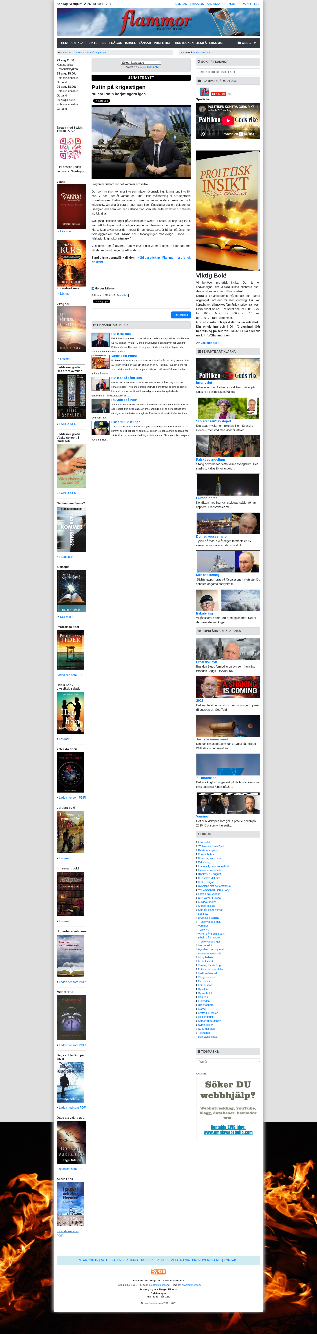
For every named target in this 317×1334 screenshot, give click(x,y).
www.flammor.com (191, 1285)
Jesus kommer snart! (212, 739)
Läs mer (65, 358)
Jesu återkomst (210, 42)
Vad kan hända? (207, 973)
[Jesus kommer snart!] (228, 726)
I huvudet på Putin (124, 399)
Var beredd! (205, 945)
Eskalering (204, 613)
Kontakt (182, 4)
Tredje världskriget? (209, 921)
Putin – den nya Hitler (210, 969)
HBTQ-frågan (206, 882)
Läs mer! (66, 616)
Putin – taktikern (201, 52)
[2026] (228, 687)
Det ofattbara (206, 1004)
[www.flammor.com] (158, 22)
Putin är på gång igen (126, 377)
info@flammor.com (159, 1285)
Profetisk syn (206, 662)
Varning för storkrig (209, 965)
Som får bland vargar (210, 909)
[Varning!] (228, 803)
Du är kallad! (205, 961)
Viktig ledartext (206, 957)
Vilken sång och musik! (211, 933)
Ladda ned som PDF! (70, 675)
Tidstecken (184, 42)
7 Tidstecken (206, 778)
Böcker (152, 1260)
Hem (65, 42)
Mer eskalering (207, 575)
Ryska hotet (205, 993)
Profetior (162, 42)
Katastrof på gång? (209, 1020)
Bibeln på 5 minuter (209, 937)
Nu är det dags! (207, 1028)
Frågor (115, 42)
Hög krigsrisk (206, 1016)
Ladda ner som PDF (70, 1168)
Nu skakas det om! (209, 878)
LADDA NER (67, 424)
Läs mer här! (210, 342)
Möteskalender (114, 1260)
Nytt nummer (205, 1024)
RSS (257, 4)
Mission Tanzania (206, 4)
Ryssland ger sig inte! (211, 949)
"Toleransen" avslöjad (213, 421)
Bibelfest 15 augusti (209, 874)
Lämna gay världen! (209, 893)
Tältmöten (204, 1032)
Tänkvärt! (203, 929)
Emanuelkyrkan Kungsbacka (214, 866)
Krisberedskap (206, 905)
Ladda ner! (66, 556)
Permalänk (122, 295)
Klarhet (202, 1008)
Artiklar (77, 42)
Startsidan (65, 52)
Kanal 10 (137, 1260)
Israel (130, 42)
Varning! (202, 816)
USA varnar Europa (209, 897)
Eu (104, 42)
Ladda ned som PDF (72, 1107)
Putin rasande (121, 333)
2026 (199, 700)
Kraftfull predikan (208, 1013)
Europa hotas (206, 498)
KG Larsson (205, 985)
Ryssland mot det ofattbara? (214, 885)
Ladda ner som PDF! (72, 797)
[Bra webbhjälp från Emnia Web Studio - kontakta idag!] (228, 1107)
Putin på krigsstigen (96, 52)
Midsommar (205, 981)
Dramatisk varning (208, 917)
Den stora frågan (208, 1036)
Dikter (93, 42)
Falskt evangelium (210, 459)
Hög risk (203, 997)
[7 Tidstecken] (228, 764)
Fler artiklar (181, 314)
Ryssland (203, 989)
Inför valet (204, 383)
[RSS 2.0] (158, 1271)
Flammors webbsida (209, 870)
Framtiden (204, 1001)
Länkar (145, 42)
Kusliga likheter (207, 901)
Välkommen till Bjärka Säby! (214, 890)
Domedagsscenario (211, 536)
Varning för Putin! (124, 355)
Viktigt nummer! (207, 977)
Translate (153, 67)
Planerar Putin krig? (125, 421)
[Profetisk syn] (228, 649)
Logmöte (203, 913)
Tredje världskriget (209, 941)
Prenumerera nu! (237, 4)
